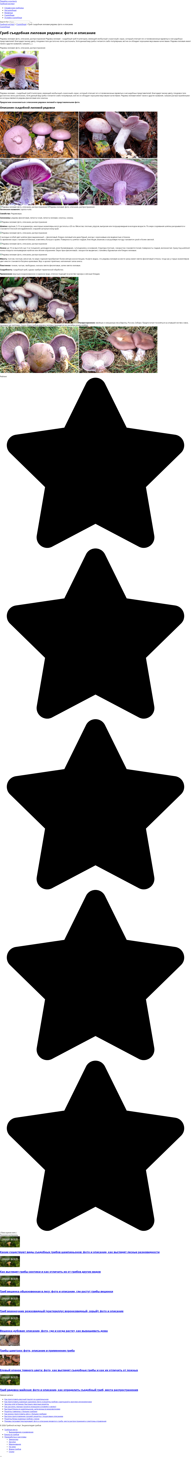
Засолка (12, 1442)
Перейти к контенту (8, 1)
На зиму (12, 1446)
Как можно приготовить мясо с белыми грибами (25, 1414)
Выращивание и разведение (21, 1432)
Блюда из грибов (11, 1434)
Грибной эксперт (7, 3)
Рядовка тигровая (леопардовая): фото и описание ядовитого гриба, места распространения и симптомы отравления (55, 1421)
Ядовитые (8, 13)
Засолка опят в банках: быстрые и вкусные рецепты (26, 1404)
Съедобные (9, 15)
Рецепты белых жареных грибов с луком (21, 1419)
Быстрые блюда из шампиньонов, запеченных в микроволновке (32, 1409)
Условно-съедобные (13, 17)
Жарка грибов (15, 1449)
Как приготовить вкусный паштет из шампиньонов (26, 1399)
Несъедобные (10, 10)
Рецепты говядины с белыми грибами (20, 1411)
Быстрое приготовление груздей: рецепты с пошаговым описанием (33, 1416)
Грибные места (10, 1429)
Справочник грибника (14, 8)
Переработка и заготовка (15, 1437)
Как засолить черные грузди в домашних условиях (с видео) (30, 1406)
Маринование (15, 1444)
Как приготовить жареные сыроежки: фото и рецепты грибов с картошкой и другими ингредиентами (48, 1401)
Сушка (11, 1451)
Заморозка (13, 1439)
